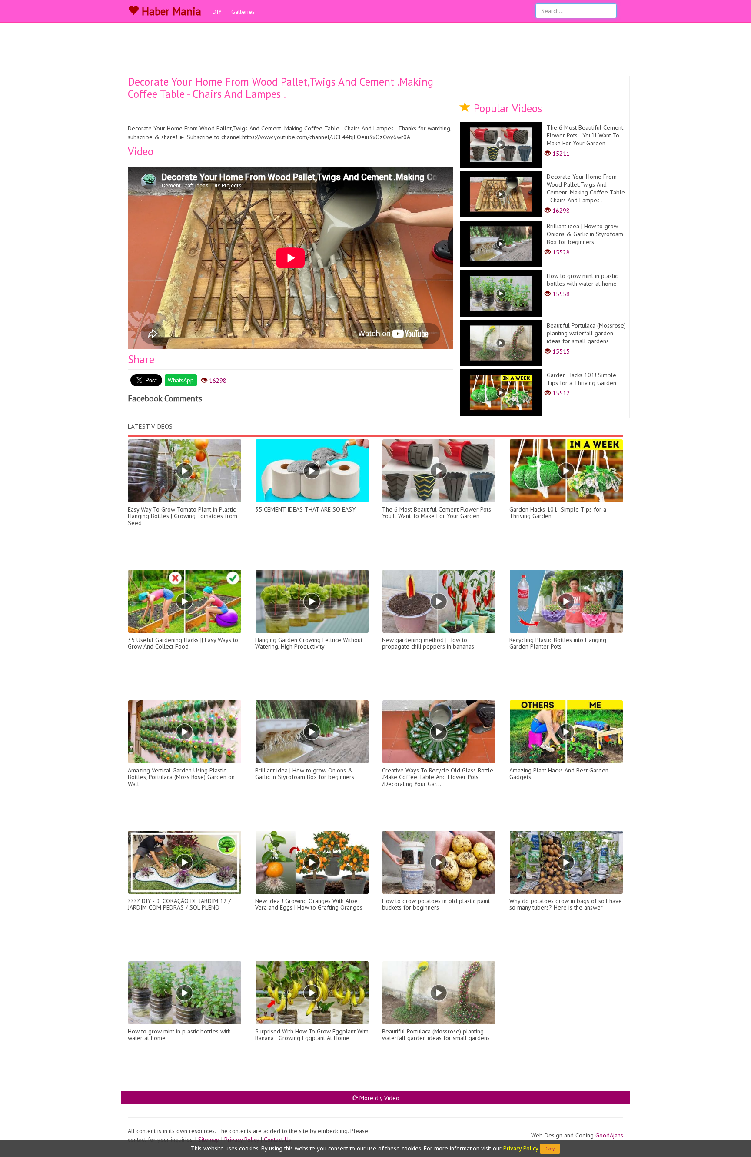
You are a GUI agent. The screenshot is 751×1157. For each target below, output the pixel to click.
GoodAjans (609, 1135)
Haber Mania (170, 11)
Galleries (243, 12)
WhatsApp (181, 380)
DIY (217, 12)
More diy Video (378, 1098)
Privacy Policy (520, 1148)
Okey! (550, 1149)
